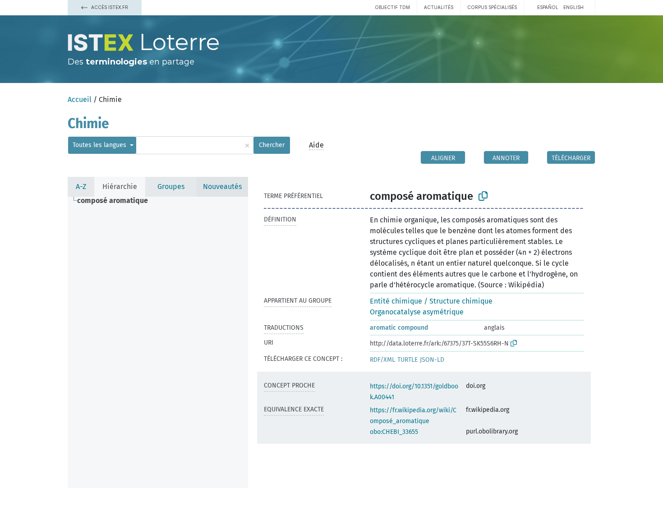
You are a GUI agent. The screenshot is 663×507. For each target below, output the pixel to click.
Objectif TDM (392, 7)
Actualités (438, 7)
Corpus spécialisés (492, 7)
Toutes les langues (100, 145)
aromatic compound (399, 328)
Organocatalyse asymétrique (417, 312)
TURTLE (407, 360)
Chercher (272, 145)
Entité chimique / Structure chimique (431, 301)
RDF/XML (382, 360)
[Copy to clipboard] (483, 196)
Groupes (170, 186)
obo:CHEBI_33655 (394, 432)
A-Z (81, 186)
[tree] (158, 342)
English (573, 7)
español (547, 7)
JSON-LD (432, 360)
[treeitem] (116, 201)
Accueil (80, 99)
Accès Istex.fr (109, 7)
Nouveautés (222, 186)
